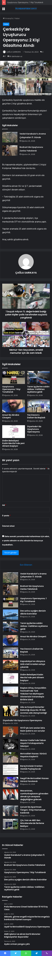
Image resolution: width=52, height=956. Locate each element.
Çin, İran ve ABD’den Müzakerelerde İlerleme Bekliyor (32, 823)
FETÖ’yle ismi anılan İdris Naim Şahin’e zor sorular (32, 729)
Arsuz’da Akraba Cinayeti (10, 416)
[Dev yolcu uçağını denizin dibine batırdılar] (10, 614)
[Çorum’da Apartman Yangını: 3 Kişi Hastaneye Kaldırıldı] (10, 811)
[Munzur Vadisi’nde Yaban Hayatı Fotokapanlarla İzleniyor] (10, 744)
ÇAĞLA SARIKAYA (14, 52)
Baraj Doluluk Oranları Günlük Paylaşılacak (31, 767)
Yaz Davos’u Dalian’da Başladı (36, 416)
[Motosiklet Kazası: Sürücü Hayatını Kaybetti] (10, 757)
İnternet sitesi (8, 526)
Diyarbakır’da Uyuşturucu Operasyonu (34, 429)
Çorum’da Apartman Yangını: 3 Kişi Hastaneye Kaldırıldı (32, 810)
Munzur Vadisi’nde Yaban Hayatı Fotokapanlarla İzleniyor (33, 743)
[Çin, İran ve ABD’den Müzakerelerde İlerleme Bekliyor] (10, 824)
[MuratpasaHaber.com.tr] (26, 8)
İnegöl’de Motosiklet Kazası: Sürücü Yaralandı (34, 780)
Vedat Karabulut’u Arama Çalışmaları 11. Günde (33, 575)
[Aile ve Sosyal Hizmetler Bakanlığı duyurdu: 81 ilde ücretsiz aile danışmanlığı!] (10, 711)
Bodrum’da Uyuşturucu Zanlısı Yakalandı (32, 587)
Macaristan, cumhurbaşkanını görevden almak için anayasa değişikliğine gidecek (34, 795)
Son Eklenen (26, 564)
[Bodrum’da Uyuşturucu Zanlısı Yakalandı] (9, 150)
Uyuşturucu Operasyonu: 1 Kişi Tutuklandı (25, 2)
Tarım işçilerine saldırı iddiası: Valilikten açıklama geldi (38, 389)
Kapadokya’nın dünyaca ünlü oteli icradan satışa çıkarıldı (32, 664)
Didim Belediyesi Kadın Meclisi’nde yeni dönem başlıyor (13, 443)
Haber (17, 18)
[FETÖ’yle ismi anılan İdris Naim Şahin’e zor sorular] (10, 732)
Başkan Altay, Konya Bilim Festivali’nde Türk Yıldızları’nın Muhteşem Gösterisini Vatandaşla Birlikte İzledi (33, 694)
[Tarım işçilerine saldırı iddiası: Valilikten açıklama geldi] (38, 377)
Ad (4, 505)
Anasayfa (9, 18)
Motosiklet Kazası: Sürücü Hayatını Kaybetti (33, 755)
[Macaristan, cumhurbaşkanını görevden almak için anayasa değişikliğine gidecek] (10, 794)
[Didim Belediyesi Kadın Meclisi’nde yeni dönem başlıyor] (13, 431)
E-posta (6, 515)
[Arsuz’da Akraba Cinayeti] (13, 406)
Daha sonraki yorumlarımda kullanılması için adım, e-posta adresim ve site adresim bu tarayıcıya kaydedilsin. (26, 540)
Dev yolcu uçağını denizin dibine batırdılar (33, 612)
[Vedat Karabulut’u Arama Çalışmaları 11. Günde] (9, 137)
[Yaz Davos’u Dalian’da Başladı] (38, 406)
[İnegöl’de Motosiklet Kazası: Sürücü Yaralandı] (10, 782)
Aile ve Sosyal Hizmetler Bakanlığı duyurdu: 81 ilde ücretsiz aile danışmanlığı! (33, 710)
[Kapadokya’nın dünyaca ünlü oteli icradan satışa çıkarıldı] (10, 665)
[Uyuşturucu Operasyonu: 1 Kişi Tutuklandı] (13, 377)
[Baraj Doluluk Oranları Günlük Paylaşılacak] (10, 770)
